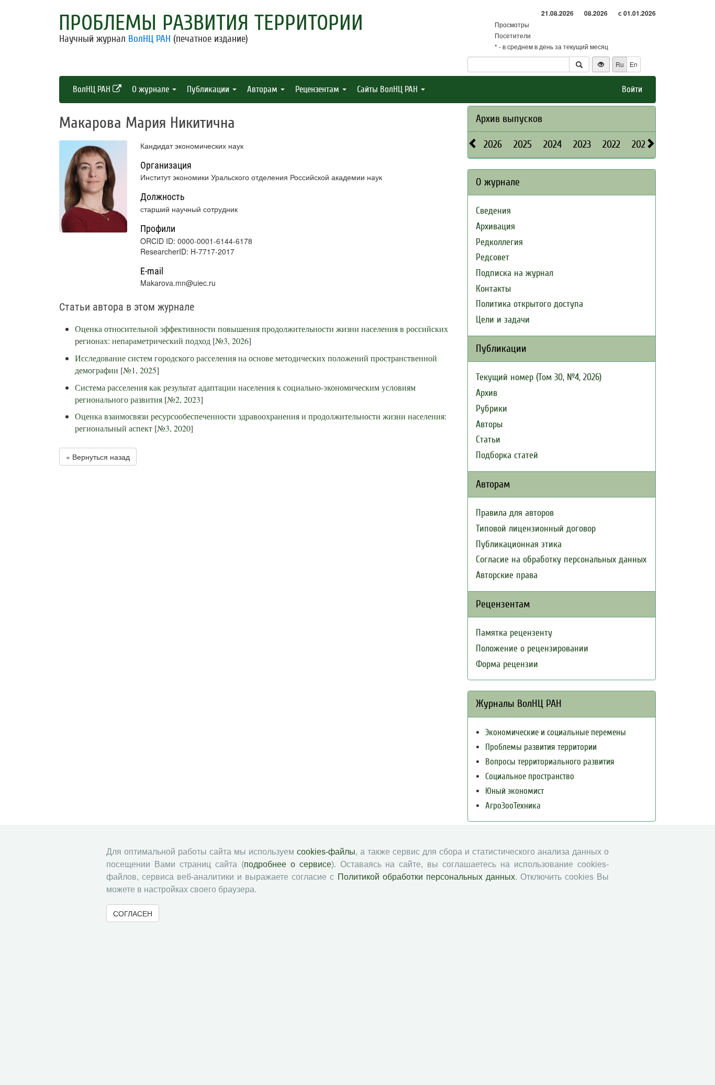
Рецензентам (318, 89)
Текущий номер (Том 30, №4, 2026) (538, 377)
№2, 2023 (183, 399)
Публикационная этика (519, 544)
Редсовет (492, 257)
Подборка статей (507, 455)
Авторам (263, 89)
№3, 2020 (174, 428)
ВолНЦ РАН (149, 39)
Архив (486, 393)
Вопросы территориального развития (550, 762)
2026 (493, 144)
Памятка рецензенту (514, 632)
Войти (632, 89)
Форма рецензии (507, 664)
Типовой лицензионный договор (536, 528)
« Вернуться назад (98, 456)
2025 (522, 144)
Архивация (495, 226)
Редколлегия (499, 242)
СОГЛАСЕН (132, 913)
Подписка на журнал (514, 273)
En (634, 64)
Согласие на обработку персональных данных (561, 559)
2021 (640, 144)
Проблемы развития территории (211, 23)
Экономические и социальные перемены (555, 732)
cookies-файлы (326, 851)
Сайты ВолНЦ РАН (388, 89)
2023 (582, 144)
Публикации (209, 89)
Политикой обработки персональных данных (426, 876)
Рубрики (491, 408)
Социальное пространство (529, 776)
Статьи (488, 439)
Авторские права (507, 575)
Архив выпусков (509, 119)
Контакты (493, 288)
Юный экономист (514, 791)
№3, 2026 (232, 340)
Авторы (489, 424)
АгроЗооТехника (513, 806)
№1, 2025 (140, 369)
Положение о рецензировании (532, 648)
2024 (552, 144)
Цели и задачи (503, 319)
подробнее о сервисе (287, 864)
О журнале (151, 89)
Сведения (493, 210)
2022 (611, 144)
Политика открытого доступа (529, 303)
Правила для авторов (515, 512)
